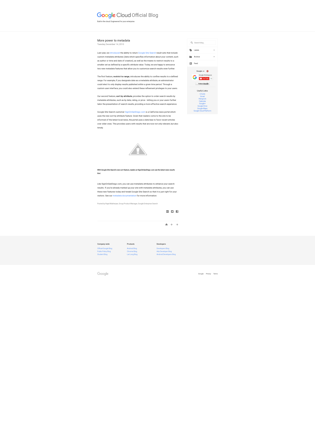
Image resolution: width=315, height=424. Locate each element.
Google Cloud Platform (202, 111)
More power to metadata (113, 40)
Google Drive (202, 106)
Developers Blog (163, 248)
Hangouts (202, 99)
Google (201, 274)
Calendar (202, 101)
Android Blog (132, 248)
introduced (115, 53)
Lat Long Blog (132, 254)
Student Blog (102, 254)
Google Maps (202, 108)
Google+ (202, 104)
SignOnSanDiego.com (135, 112)
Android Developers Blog (166, 254)
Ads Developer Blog (164, 251)
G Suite (202, 94)
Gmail (202, 96)
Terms (215, 274)
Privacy (208, 274)
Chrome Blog (132, 251)
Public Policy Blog (104, 251)
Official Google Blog (104, 248)
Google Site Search (147, 53)
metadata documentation (124, 195)
